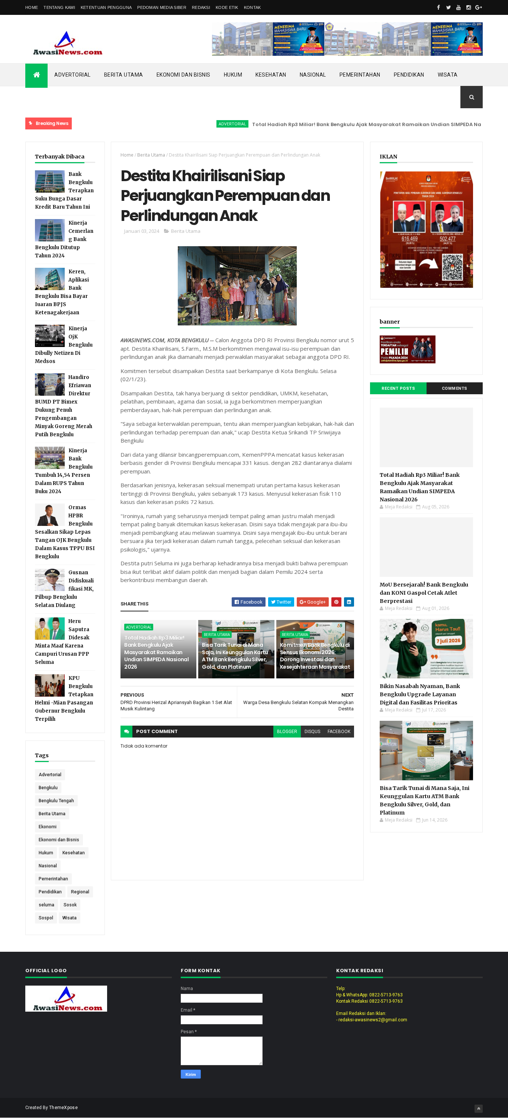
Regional (80, 891)
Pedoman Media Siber (161, 7)
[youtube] (458, 7)
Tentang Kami (59, 7)
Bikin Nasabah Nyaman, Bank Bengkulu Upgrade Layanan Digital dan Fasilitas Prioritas (420, 694)
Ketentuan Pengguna (106, 7)
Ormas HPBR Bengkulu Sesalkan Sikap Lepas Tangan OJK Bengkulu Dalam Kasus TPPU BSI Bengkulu (65, 532)
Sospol (46, 918)
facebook (339, 731)
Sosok (70, 904)
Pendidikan (409, 75)
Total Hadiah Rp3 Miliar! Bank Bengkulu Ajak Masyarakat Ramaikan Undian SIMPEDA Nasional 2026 (360, 124)
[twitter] (448, 7)
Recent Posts (398, 388)
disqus (312, 731)
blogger (287, 731)
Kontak (252, 7)
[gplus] (479, 7)
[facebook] (438, 7)
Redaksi (201, 7)
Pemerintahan (360, 75)
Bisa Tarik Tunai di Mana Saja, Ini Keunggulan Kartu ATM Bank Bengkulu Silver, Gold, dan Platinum (235, 656)
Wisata (448, 75)
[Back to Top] (479, 1109)
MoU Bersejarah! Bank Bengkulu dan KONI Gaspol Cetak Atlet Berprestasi (424, 592)
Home (31, 7)
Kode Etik (227, 7)
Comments (454, 388)
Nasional (313, 75)
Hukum (233, 75)
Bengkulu (48, 787)
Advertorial (72, 75)
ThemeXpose (63, 1107)
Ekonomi (48, 826)
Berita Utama (123, 75)
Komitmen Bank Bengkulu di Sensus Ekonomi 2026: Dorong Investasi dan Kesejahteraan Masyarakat (315, 656)
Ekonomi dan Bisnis (183, 75)
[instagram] (468, 7)
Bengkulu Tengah (56, 800)
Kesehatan (270, 75)
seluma (46, 904)
